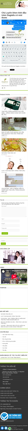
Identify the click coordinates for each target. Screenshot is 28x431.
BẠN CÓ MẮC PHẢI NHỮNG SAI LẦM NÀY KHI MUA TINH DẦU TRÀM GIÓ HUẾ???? (13, 133)
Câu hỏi (4, 336)
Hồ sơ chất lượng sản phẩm (9, 341)
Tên (3, 219)
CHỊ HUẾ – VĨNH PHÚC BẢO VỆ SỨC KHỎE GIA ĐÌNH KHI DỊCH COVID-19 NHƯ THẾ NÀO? (13, 326)
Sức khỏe (4, 348)
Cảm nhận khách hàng (7, 334)
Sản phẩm (4, 345)
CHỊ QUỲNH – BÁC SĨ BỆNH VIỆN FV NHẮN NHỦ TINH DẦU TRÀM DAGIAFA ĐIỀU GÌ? (13, 190)
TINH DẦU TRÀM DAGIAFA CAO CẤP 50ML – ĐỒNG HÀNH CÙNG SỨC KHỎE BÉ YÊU (13, 113)
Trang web (4, 228)
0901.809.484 (6, 377)
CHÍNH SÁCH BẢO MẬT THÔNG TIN (9, 391)
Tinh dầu (4, 350)
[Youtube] (16, 427)
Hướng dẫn (5, 343)
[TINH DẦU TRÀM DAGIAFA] (14, 4)
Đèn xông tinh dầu (6, 339)
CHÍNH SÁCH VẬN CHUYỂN (7, 395)
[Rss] (12, 427)
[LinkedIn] (14, 427)
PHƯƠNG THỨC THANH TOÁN (8, 397)
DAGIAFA (25, 425)
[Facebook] (13, 427)
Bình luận (4, 206)
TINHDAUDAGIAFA (11, 425)
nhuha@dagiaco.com (8, 379)
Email (3, 223)
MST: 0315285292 (7, 375)
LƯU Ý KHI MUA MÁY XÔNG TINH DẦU (13, 170)
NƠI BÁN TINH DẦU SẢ (9, 153)
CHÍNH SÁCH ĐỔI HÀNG (6, 393)
